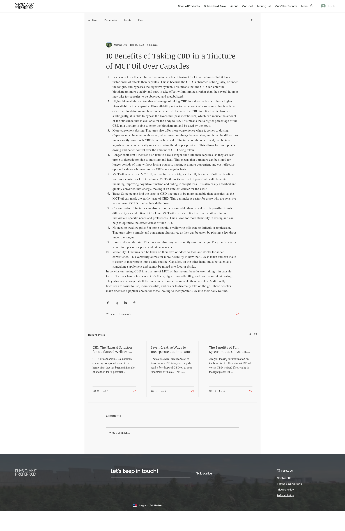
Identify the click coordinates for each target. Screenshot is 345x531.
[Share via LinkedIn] (125, 302)
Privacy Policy (285, 489)
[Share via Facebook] (107, 302)
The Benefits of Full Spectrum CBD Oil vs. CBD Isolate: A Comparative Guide (228, 349)
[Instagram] (278, 471)
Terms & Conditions (289, 484)
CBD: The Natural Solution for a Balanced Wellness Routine (112, 349)
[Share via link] (134, 302)
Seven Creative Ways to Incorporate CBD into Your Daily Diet (170, 349)
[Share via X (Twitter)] (116, 302)
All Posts (92, 20)
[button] (264, 6)
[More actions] (237, 44)
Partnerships (110, 20)
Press (140, 20)
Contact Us (284, 478)
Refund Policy (285, 495)
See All (253, 334)
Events (127, 20)
